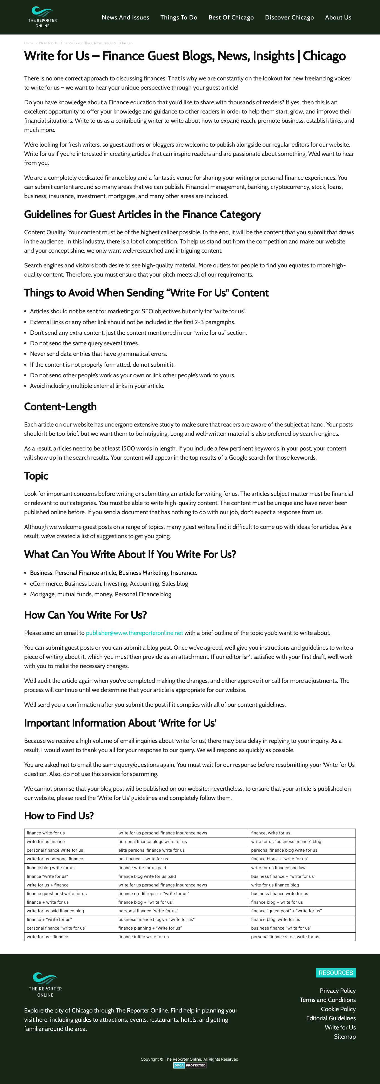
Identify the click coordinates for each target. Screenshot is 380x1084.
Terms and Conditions (328, 1000)
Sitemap (345, 1036)
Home (29, 43)
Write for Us (340, 1027)
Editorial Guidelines (331, 1018)
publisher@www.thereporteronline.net (134, 633)
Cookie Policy (338, 1009)
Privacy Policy (338, 990)
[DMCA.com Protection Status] (190, 1067)
